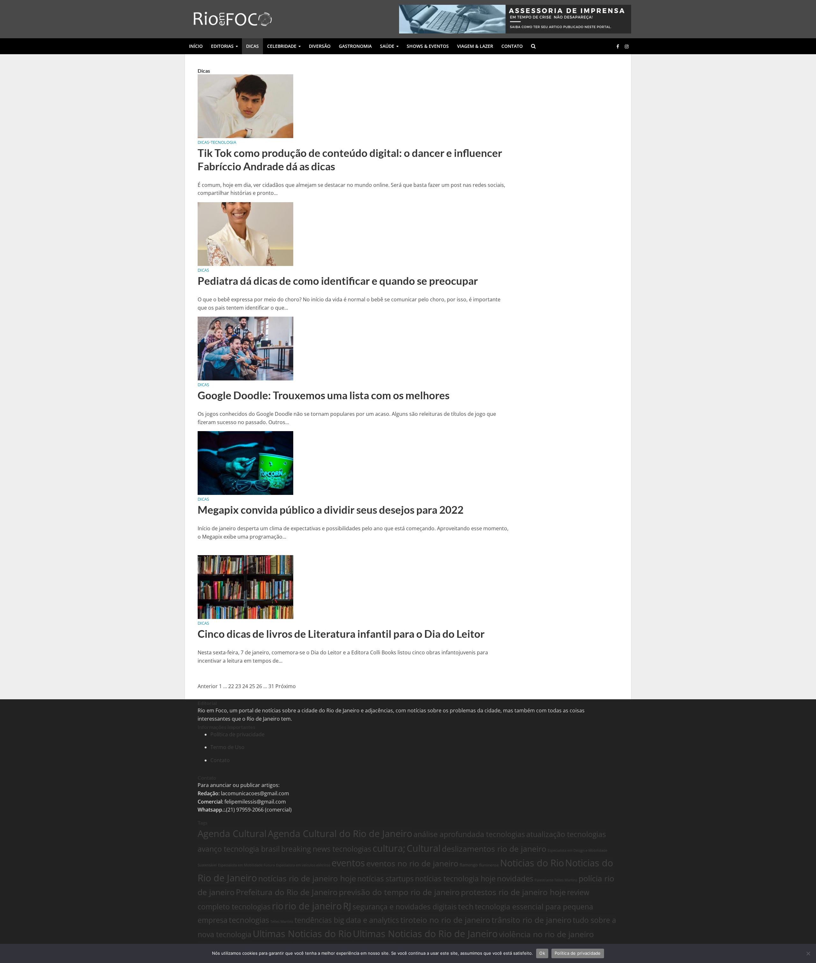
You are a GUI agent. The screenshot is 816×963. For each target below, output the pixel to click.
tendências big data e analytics (347, 920)
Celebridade (281, 46)
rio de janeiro (313, 906)
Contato (512, 46)
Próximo (285, 686)
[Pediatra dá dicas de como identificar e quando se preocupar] (245, 233)
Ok (542, 953)
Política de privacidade (237, 734)
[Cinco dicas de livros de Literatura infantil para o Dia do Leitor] (245, 586)
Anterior (208, 686)
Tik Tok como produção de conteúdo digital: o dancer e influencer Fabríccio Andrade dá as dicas (350, 159)
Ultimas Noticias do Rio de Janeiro (425, 933)
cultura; (389, 848)
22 (231, 686)
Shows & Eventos (428, 46)
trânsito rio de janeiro (532, 919)
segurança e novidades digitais (405, 906)
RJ (347, 906)
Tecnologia (223, 142)
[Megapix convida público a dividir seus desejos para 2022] (245, 462)
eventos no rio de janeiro (412, 863)
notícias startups (385, 878)
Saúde (387, 46)
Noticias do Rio (532, 862)
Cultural (424, 848)
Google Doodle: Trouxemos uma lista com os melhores (323, 395)
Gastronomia (355, 46)
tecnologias (249, 920)
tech (466, 906)
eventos (348, 862)
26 (259, 686)
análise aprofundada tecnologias (469, 834)
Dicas (252, 46)
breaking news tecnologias (326, 849)
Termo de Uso (227, 747)
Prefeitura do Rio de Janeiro (287, 891)
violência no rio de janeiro (546, 934)
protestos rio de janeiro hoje (513, 891)
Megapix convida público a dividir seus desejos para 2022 (330, 509)
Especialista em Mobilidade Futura (246, 865)
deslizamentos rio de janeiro (494, 848)
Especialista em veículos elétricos (303, 865)
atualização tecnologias (566, 834)
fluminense (489, 864)
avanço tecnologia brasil (239, 849)
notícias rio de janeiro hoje (307, 878)
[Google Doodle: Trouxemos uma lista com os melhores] (245, 347)
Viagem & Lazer (475, 46)
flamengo (469, 865)
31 (271, 686)
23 (238, 686)
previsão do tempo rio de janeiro (399, 891)
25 (252, 686)
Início (196, 46)
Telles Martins (281, 921)
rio (277, 906)
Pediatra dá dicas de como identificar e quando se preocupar (338, 280)
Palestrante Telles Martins (556, 880)
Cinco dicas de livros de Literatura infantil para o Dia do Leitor (341, 633)
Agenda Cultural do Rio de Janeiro (340, 833)
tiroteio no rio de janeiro (445, 919)
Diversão (320, 46)
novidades (515, 878)
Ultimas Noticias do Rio (302, 933)
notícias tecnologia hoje (455, 878)
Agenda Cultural (232, 833)
